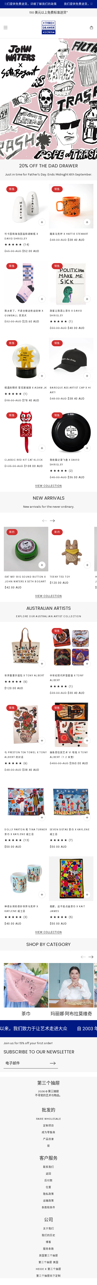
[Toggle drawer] (5, 27)
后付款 (48, 1180)
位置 (48, 1187)
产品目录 (48, 1139)
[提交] (52, 1063)
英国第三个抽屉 (48, 1255)
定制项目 (48, 1125)
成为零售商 (48, 1132)
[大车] (91, 27)
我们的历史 (48, 1235)
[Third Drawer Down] (48, 27)
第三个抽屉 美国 (48, 1262)
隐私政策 (48, 1194)
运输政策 (48, 1200)
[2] (48, 156)
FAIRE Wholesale (48, 1118)
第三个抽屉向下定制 (48, 1275)
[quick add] (42, 222)
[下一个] (52, 520)
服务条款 (48, 1248)
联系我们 (48, 1167)
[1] (42, 156)
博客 (48, 1242)
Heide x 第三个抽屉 (48, 1269)
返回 (48, 1173)
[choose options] (42, 817)
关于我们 (48, 1228)
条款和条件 (48, 1207)
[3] (55, 156)
